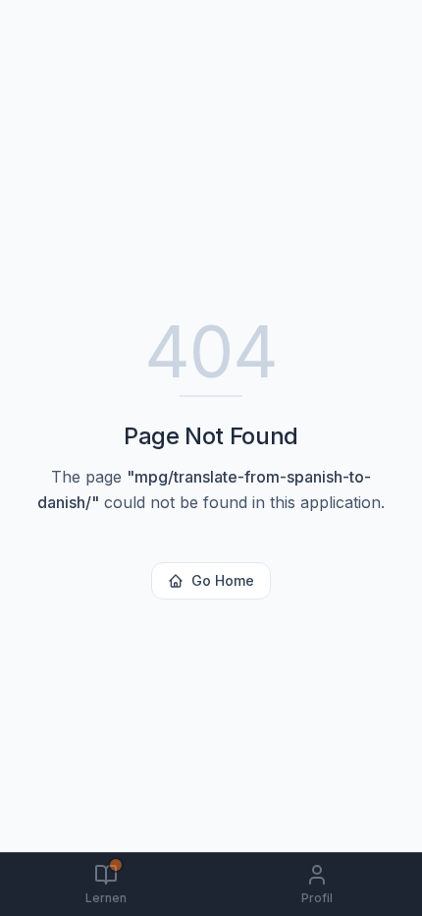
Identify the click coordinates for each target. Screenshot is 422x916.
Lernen (106, 897)
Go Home (222, 580)
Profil (317, 897)
